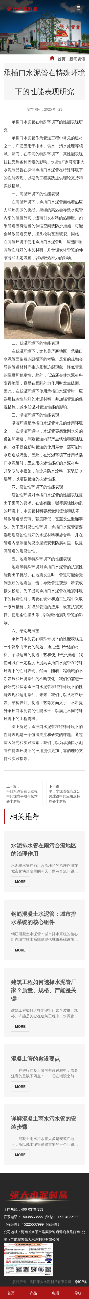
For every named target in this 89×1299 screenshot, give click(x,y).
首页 (62, 59)
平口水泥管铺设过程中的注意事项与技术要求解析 (22, 795)
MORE (20, 881)
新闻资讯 (77, 59)
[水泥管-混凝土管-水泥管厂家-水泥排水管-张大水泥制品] (22, 8)
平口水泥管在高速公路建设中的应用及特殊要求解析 (64, 795)
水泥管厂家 (59, 161)
